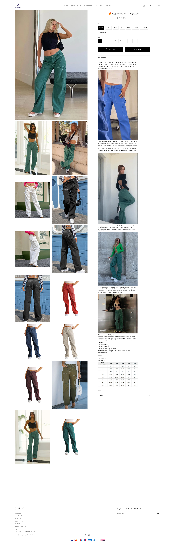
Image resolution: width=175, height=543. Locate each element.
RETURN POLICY (19, 521)
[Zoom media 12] (32, 385)
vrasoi (20, 535)
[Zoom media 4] (32, 200)
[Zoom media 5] (70, 200)
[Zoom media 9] (70, 298)
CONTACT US (18, 516)
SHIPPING (17, 524)
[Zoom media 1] (51, 65)
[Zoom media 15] (70, 437)
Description (102, 58)
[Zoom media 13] (70, 385)
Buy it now (137, 49)
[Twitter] (85, 535)
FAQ (16, 529)
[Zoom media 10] (32, 342)
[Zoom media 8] (32, 298)
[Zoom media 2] (32, 148)
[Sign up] (158, 513)
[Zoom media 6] (32, 249)
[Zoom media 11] (70, 342)
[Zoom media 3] (70, 148)
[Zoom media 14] (32, 437)
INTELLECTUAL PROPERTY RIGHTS (25, 532)
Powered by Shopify (28, 535)
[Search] (150, 6)
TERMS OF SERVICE (20, 526)
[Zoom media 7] (70, 249)
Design (100, 395)
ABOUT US (18, 513)
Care (99, 391)
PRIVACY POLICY (20, 518)
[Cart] (159, 6)
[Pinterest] (89, 535)
